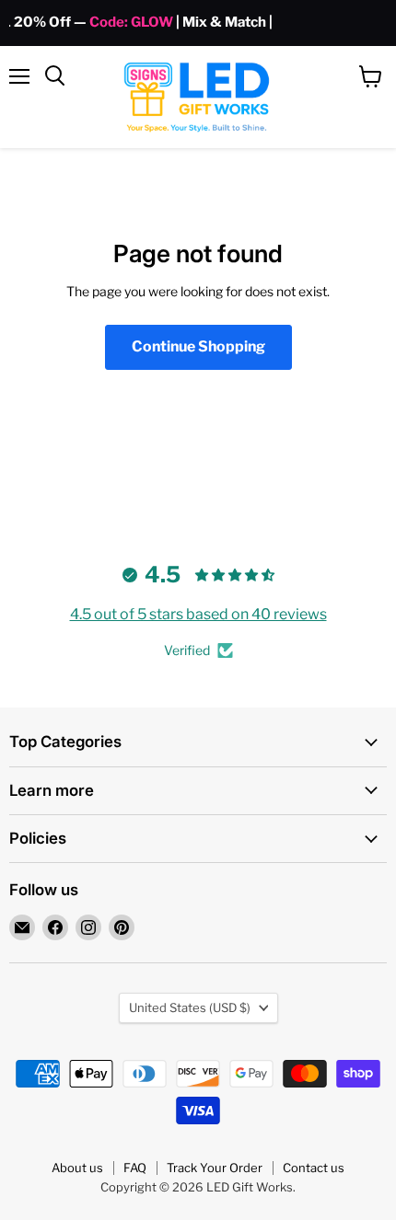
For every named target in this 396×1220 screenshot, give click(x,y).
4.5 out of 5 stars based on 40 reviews (198, 614)
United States (189, 1007)
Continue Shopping (198, 346)
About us (77, 1167)
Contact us (313, 1167)
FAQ (134, 1167)
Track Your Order (214, 1167)
